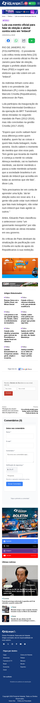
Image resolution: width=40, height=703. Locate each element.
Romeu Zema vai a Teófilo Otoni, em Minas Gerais (11, 302)
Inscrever (8, 393)
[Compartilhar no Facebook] (8, 40)
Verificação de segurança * (14, 465)
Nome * (8, 432)
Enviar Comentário (14, 484)
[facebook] (4, 644)
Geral (4, 670)
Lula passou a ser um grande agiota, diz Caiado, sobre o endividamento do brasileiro (11, 319)
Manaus (22, 661)
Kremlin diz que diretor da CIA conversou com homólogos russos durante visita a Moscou (23, 620)
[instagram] (12, 644)
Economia (6, 667)
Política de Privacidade (24, 701)
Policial (22, 658)
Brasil (4, 664)
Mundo (22, 664)
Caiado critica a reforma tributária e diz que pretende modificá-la (28, 303)
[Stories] (26, 3)
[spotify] (25, 644)
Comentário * (10, 450)
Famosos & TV (7, 661)
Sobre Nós (12, 701)
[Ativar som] (35, 275)
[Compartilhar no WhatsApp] (16, 40)
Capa (4, 655)
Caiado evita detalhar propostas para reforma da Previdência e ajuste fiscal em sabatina (11, 336)
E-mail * (8, 441)
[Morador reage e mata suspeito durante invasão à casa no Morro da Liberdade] (5, 609)
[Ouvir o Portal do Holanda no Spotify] (31, 40)
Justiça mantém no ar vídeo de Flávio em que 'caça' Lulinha (27, 353)
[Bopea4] (13, 3)
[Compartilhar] (24, 40)
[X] (8, 644)
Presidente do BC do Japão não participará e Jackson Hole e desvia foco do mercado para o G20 (20, 591)
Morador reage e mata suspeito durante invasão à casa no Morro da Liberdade (24, 610)
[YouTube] (20, 644)
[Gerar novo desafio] (15, 469)
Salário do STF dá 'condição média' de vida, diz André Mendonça (28, 334)
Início (3, 16)
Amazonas (6, 658)
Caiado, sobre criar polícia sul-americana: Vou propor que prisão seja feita (28, 319)
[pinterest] (16, 644)
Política (10, 16)
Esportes (23, 667)
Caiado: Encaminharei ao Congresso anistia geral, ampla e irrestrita (11, 354)
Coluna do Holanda (26, 655)
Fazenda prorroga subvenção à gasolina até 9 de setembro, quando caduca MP (18, 602)
